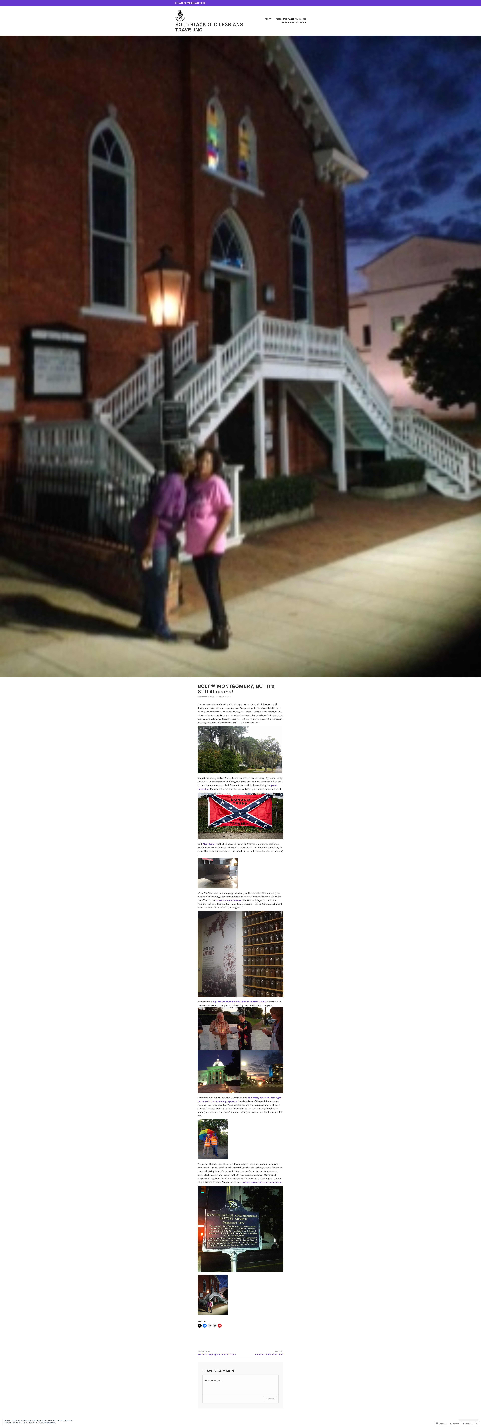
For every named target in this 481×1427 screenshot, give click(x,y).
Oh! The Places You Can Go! (293, 22)
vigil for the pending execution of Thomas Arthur (239, 1001)
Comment (270, 1398)
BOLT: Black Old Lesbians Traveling (209, 27)
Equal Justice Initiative (228, 900)
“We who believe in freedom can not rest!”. (262, 1182)
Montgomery (210, 844)
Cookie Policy (50, 1422)
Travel (229, 696)
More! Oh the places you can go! (290, 19)
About (268, 19)
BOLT (216, 696)
